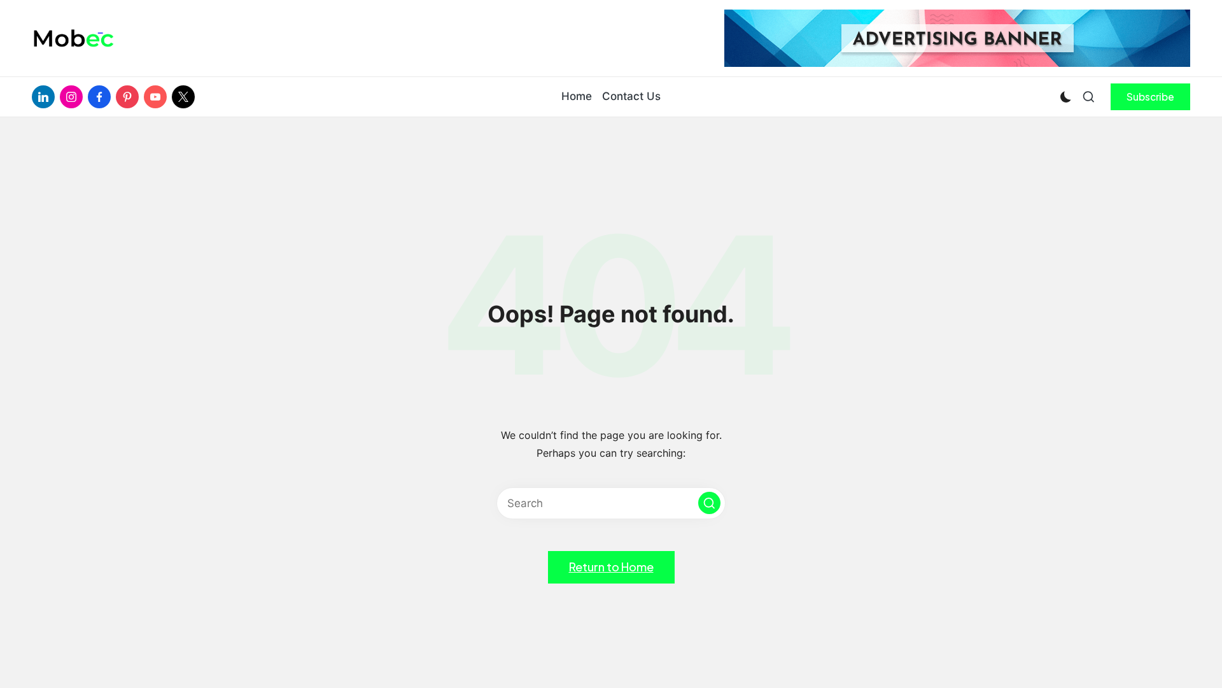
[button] (1150, 96)
